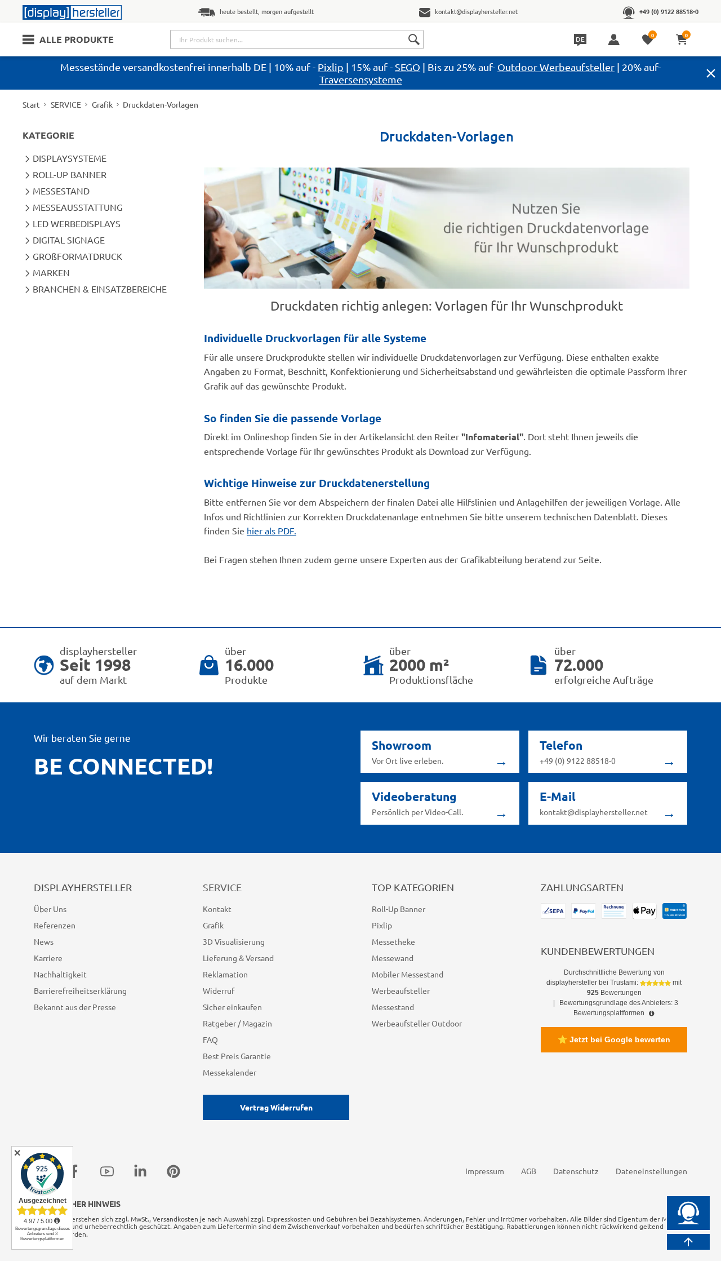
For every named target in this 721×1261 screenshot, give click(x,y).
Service (222, 887)
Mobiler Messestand (407, 974)
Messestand (393, 1007)
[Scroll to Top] (688, 1242)
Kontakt (217, 909)
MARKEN (51, 272)
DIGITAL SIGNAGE (69, 239)
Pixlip (331, 67)
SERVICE (66, 104)
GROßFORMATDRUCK (77, 256)
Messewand (392, 958)
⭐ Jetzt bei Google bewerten (614, 1039)
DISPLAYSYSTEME (69, 157)
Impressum (484, 1171)
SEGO (407, 67)
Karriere (48, 958)
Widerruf (218, 990)
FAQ (210, 1039)
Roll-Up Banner (398, 909)
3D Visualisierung (234, 941)
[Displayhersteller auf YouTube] (107, 1171)
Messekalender (229, 1072)
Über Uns (50, 909)
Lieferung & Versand (238, 958)
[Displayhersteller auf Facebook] (74, 1171)
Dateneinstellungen (651, 1171)
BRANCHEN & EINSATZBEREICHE (100, 288)
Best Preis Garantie (237, 1056)
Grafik (102, 104)
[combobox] (297, 39)
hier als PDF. (271, 530)
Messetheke (393, 941)
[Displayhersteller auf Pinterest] (173, 1171)
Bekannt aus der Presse (75, 1007)
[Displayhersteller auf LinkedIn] (140, 1171)
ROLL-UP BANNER (69, 174)
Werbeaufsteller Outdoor (417, 1023)
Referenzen (54, 925)
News (44, 941)
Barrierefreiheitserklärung (80, 990)
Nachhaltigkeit (60, 974)
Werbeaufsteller (401, 990)
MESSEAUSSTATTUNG (78, 207)
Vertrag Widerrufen (276, 1107)
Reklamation (225, 974)
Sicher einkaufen (232, 1007)
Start (31, 104)
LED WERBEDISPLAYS (77, 223)
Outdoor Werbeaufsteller (556, 67)
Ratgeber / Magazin (237, 1023)
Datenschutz (576, 1171)
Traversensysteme (360, 79)
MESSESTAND (61, 190)
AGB (528, 1171)
